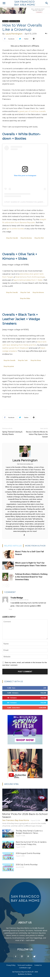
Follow (43, 693)
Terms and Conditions (25, 965)
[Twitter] (34, 956)
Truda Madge (16, 598)
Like (44, 688)
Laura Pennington (13, 34)
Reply (10, 609)
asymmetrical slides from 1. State (28, 280)
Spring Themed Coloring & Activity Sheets (12, 433)
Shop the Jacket (9, 366)
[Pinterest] (28, 956)
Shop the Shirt (39, 238)
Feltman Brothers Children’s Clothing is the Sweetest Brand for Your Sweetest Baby (31, 577)
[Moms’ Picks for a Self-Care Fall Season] (8, 554)
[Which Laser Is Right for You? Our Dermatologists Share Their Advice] (8, 566)
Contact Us (38, 965)
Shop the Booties (26, 238)
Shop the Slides (25, 298)
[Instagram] (22, 956)
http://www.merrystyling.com (25, 464)
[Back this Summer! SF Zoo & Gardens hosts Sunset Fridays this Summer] (8, 845)
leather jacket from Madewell (15, 348)
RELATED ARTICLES (13, 546)
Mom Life (5, 21)
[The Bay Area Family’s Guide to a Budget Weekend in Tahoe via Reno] (8, 834)
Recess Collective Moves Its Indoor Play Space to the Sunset (37, 434)
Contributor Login (25, 968)
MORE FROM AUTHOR (35, 546)
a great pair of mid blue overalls (32, 111)
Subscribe (42, 707)
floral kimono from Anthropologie (30, 277)
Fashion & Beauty (14, 21)
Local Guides (7, 810)
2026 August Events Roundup (28, 853)
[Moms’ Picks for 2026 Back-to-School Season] (25, 800)
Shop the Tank (25, 292)
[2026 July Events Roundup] (8, 867)
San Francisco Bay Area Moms (15, 820)
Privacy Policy (11, 965)
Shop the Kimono (38, 292)
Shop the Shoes (36, 360)
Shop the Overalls (12, 238)
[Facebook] (25, 535)
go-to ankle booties (15, 228)
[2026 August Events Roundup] (8, 856)
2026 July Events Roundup (27, 865)
